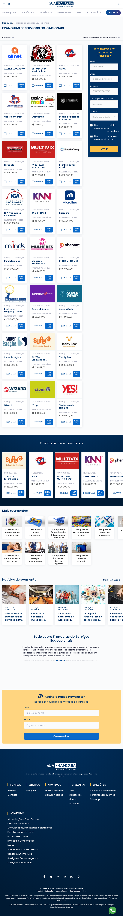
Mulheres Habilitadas (38, 262)
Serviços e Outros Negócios (23, 858)
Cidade (93, 111)
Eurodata (9, 164)
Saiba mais (21, 85)
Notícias (46, 12)
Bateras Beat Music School (39, 70)
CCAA (62, 68)
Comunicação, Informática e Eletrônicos (30, 827)
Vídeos (72, 799)
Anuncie (113, 12)
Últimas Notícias (54, 794)
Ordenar (6, 37)
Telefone (94, 86)
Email (92, 74)
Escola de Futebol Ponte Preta (69, 118)
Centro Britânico (13, 116)
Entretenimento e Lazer (21, 832)
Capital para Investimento (102, 98)
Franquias (9, 12)
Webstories (75, 794)
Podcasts (74, 803)
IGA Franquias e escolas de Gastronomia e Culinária (12, 216)
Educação (94, 12)
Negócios (28, 12)
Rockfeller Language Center (13, 310)
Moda (11, 845)
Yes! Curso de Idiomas (66, 406)
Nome (92, 61)
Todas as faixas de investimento (99, 37)
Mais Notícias (110, 579)
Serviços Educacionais (20, 862)
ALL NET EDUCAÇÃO (14, 68)
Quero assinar (61, 736)
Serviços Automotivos (20, 853)
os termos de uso (112, 137)
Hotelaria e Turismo (18, 836)
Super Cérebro (67, 309)
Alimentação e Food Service (23, 819)
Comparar (11, 85)
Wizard (8, 405)
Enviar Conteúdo (54, 790)
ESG (78, 12)
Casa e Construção (19, 823)
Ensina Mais (38, 116)
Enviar (104, 148)
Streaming (64, 12)
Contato (12, 794)
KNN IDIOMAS (39, 212)
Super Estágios (12, 357)
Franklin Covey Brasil (67, 166)
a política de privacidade (113, 128)
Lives (71, 790)
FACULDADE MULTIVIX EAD (39, 166)
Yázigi (35, 405)
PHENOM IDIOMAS (68, 261)
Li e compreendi (106, 128)
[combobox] (102, 117)
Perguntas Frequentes (102, 794)
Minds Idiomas (12, 261)
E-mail (27, 719)
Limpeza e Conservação (21, 840)
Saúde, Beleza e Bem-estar (23, 849)
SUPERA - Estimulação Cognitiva (38, 360)
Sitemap (95, 799)
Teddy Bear (65, 357)
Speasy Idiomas (40, 309)
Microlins (64, 212)
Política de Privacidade (103, 790)
